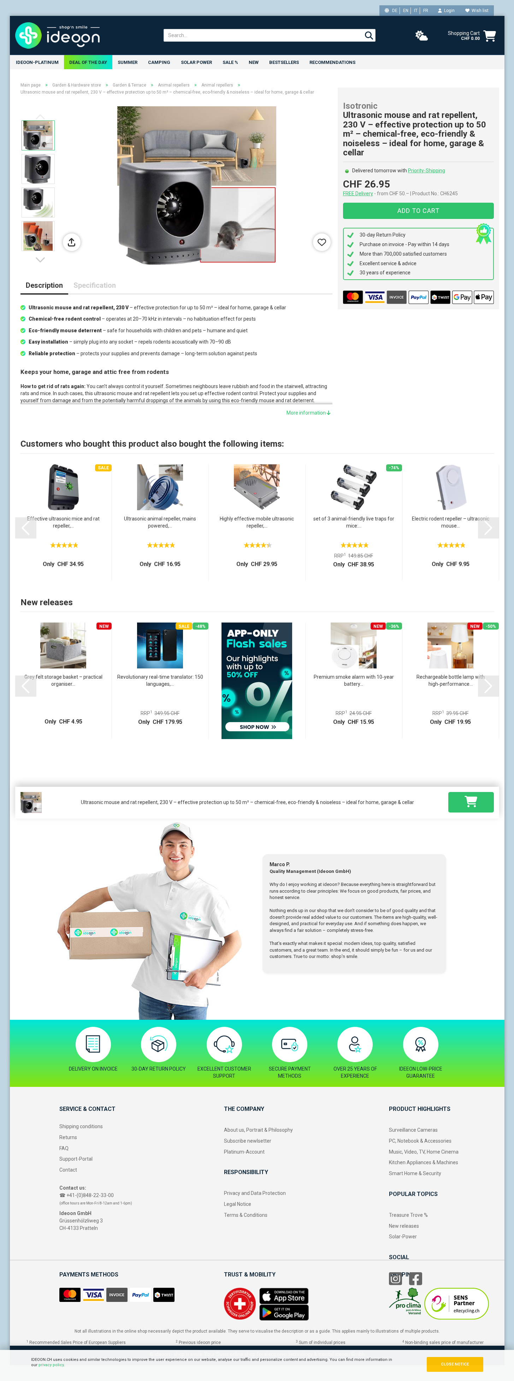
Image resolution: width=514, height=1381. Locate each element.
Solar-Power (403, 1236)
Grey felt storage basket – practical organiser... (63, 680)
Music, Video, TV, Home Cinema (424, 1152)
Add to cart (418, 210)
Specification (94, 285)
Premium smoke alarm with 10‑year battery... (354, 680)
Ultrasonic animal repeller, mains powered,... (160, 522)
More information (306, 413)
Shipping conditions (81, 1126)
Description (44, 285)
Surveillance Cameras (413, 1130)
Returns (68, 1137)
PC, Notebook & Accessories (420, 1141)
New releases (404, 1226)
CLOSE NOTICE (455, 1364)
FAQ (64, 1148)
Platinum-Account (244, 1152)
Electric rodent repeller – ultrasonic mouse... (450, 522)
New (254, 62)
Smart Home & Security (415, 1173)
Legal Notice (237, 1204)
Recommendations (332, 62)
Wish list (479, 10)
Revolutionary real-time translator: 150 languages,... (160, 680)
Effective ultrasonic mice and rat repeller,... (63, 522)
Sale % (230, 62)
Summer (127, 62)
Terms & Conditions (245, 1215)
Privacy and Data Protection (255, 1193)
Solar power (196, 62)
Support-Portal (76, 1159)
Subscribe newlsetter (247, 1141)
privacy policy (51, 1365)
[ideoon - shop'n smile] (84, 35)
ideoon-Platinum (37, 62)
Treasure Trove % (408, 1215)
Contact (68, 1170)
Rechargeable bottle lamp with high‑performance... (450, 680)
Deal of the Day (88, 62)
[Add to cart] (471, 802)
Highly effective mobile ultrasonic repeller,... (257, 522)
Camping (159, 62)
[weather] (421, 36)
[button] (41, 259)
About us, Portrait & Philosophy (258, 1130)
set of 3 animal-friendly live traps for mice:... (353, 522)
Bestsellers (284, 62)
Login (448, 10)
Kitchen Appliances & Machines (423, 1162)
